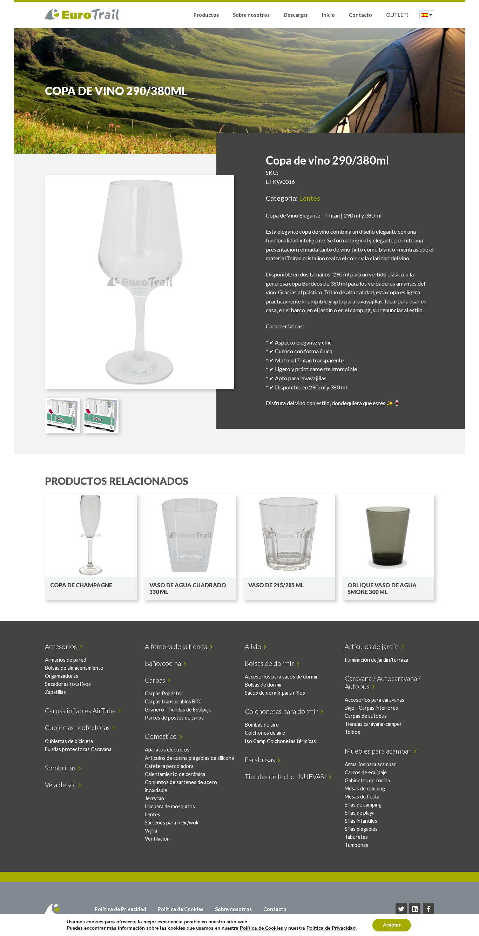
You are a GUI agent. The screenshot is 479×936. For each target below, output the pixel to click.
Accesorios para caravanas (374, 700)
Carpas (156, 680)
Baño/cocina (164, 663)
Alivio (254, 646)
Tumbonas (356, 845)
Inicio (328, 15)
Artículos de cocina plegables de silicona (189, 758)
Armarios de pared (65, 660)
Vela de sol (62, 785)
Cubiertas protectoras (79, 727)
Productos (206, 15)
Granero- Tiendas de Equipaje (178, 710)
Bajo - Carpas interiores (371, 708)
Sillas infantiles (361, 821)
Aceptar (391, 925)
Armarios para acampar (370, 764)
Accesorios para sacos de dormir (281, 677)
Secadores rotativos (68, 684)
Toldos (352, 732)
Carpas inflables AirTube (82, 711)
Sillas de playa (360, 813)
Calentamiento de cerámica (175, 774)
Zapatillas (55, 692)
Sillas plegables (361, 829)
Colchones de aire (265, 733)
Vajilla (151, 831)
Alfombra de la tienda (177, 646)
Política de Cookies (180, 909)
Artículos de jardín (373, 646)
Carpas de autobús (366, 716)
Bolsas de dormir (271, 663)
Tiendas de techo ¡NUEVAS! (287, 777)
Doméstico (162, 736)
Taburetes (356, 837)
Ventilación (157, 839)
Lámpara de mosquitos (170, 806)
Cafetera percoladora (169, 766)
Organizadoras (61, 676)
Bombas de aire (262, 725)
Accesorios (62, 646)
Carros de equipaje (366, 772)
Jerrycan (154, 798)
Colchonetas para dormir (283, 711)
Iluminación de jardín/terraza (376, 660)
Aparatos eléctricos (167, 750)
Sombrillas (62, 768)
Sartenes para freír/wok (171, 822)
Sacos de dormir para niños (275, 693)
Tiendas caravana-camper (373, 724)
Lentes (309, 198)
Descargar (296, 15)
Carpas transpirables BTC (173, 701)
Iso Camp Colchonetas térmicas (280, 741)
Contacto (360, 15)
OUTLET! (397, 15)
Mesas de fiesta (362, 797)
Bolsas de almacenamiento (74, 668)
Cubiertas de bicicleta (69, 741)
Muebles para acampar (379, 751)
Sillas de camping (363, 805)
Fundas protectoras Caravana (78, 749)
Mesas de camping (365, 788)
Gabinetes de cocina (367, 780)
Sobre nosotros (251, 15)
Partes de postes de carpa (174, 718)
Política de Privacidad (120, 909)
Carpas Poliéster (164, 693)
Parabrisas (261, 760)
